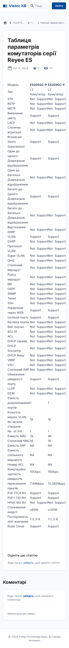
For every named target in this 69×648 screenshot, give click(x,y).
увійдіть (28, 562)
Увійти (59, 5)
